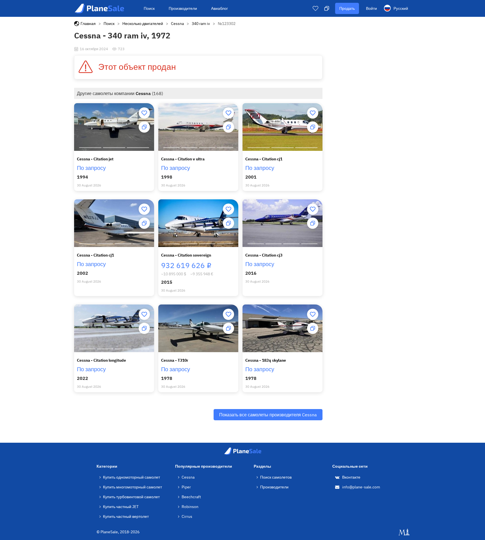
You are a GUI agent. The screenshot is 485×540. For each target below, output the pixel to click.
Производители (183, 8)
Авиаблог (219, 8)
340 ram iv (201, 23)
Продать (347, 8)
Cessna (177, 23)
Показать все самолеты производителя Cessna (268, 414)
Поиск (149, 8)
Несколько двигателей (142, 23)
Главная (88, 23)
